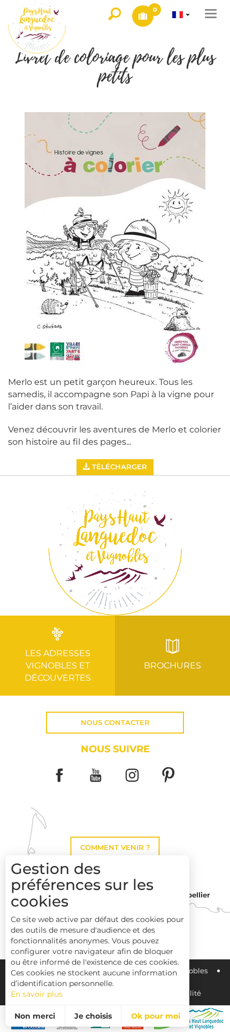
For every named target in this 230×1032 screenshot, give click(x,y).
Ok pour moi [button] (155, 1016)
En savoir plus (37, 994)
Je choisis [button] (93, 1016)
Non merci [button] (34, 1016)
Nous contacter (115, 723)
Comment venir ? (115, 848)
